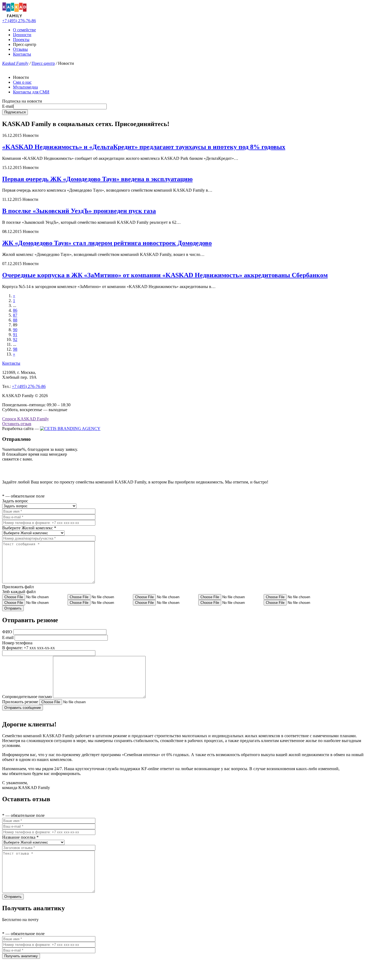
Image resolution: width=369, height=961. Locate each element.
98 (15, 349)
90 (15, 329)
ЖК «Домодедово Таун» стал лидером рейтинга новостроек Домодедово (107, 242)
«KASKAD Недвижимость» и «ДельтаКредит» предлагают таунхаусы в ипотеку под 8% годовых (143, 146)
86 (15, 310)
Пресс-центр (43, 63)
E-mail (8, 106)
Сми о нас (22, 82)
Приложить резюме (20, 701)
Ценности (22, 34)
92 (15, 339)
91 (15, 334)
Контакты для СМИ (31, 92)
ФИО (7, 632)
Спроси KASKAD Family (25, 419)
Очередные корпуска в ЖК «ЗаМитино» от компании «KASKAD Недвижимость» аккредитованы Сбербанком (165, 275)
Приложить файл (18, 586)
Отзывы (20, 49)
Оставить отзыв (16, 423)
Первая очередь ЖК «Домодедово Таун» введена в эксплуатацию (97, 178)
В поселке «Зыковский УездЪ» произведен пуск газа (79, 210)
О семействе (24, 30)
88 (15, 320)
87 (15, 315)
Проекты (21, 39)
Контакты (22, 54)
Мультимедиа (25, 87)
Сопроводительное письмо (27, 696)
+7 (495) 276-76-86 (19, 20)
